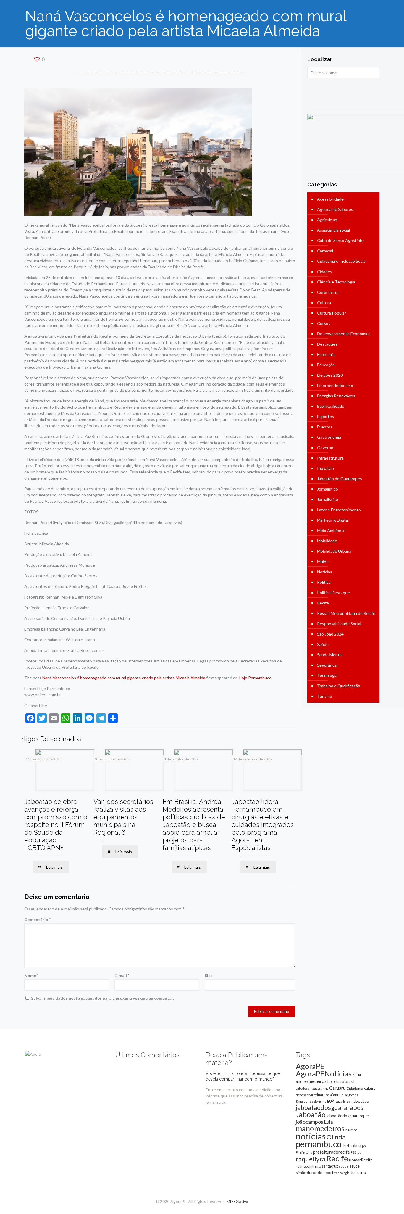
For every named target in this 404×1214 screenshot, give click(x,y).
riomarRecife (361, 1159)
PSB (354, 1152)
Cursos (323, 323)
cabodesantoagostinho (312, 1088)
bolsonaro (335, 1081)
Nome (31, 975)
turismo (358, 1172)
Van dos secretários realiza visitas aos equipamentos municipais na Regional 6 (123, 817)
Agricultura (327, 219)
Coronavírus (328, 292)
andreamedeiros (311, 1081)
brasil (349, 1081)
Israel (347, 1101)
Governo (325, 447)
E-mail (121, 975)
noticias (311, 1136)
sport (329, 1172)
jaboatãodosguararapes (348, 1115)
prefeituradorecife (331, 1152)
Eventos (324, 426)
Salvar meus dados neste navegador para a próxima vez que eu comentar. (102, 998)
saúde (355, 1166)
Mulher (323, 561)
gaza (338, 1101)
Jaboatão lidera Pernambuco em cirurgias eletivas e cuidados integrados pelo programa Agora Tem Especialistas (263, 825)
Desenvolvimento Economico (344, 333)
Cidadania (354, 1088)
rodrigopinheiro (308, 1166)
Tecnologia (327, 675)
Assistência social (333, 230)
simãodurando (309, 1172)
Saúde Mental (329, 654)
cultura (370, 1088)
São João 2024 (330, 633)
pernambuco (319, 1144)
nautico (351, 1130)
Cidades (324, 271)
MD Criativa (237, 1201)
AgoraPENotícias (324, 1073)
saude (344, 1166)
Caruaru (337, 1088)
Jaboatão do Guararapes (339, 478)
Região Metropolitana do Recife (346, 613)
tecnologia (342, 1173)
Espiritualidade (330, 406)
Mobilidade (327, 540)
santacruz (330, 1166)
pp (364, 1146)
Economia (326, 354)
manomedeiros (320, 1128)
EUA (330, 1101)
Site (209, 975)
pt (359, 1152)
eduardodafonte (327, 1095)
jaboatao (361, 1101)
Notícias (324, 571)
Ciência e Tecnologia (336, 281)
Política (324, 582)
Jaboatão (311, 1114)
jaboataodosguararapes (329, 1107)
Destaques (327, 343)
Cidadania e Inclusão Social (341, 261)
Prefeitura (304, 1152)
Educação (326, 364)
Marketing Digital (333, 520)
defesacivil (304, 1095)
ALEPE (357, 1075)
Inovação (325, 468)
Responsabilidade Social (339, 623)
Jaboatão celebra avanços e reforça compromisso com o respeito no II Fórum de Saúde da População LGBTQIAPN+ (55, 825)
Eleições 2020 (330, 375)
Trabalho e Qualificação (338, 685)
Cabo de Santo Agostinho (341, 240)
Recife (323, 602)
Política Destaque (333, 592)
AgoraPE (310, 1066)
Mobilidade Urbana (334, 551)
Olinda (336, 1137)
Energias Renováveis (336, 395)
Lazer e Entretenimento (339, 509)
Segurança (327, 665)
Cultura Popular (331, 312)
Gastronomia (329, 437)
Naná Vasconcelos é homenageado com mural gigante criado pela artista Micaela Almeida (123, 677)
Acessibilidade (330, 198)
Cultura (324, 302)
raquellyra (310, 1159)
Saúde (323, 644)
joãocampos (309, 1121)
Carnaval (325, 250)
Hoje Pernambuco (255, 677)
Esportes (325, 416)
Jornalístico (327, 488)
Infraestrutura (330, 457)
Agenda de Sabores (335, 209)
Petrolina (351, 1145)
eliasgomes (349, 1095)
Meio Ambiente (331, 530)
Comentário (37, 919)
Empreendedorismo (335, 385)
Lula (328, 1122)
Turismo (324, 696)
